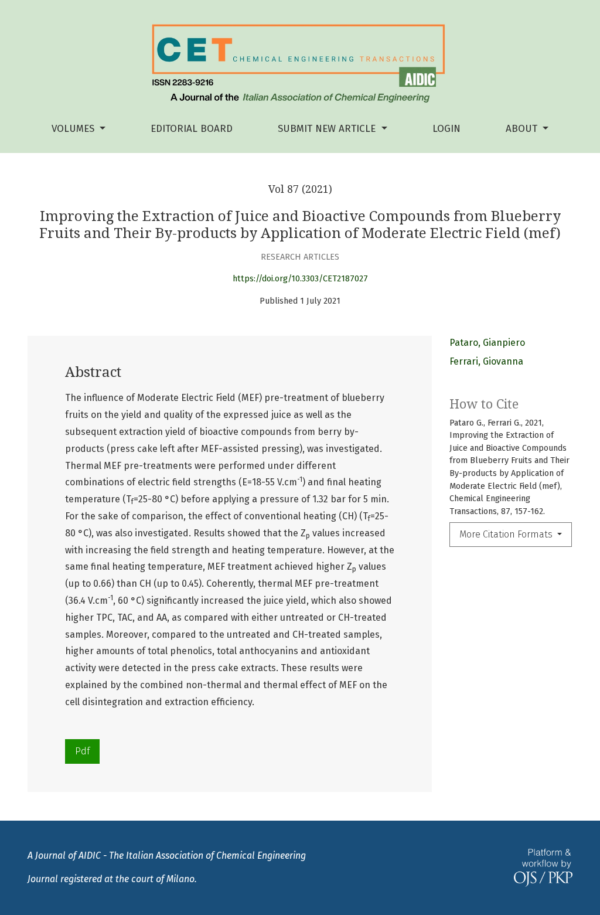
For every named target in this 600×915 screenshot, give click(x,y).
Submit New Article (328, 129)
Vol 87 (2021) (300, 189)
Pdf (82, 751)
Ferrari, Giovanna (486, 361)
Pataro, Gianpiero (487, 342)
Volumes (74, 129)
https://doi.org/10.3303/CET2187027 (300, 279)
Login (446, 129)
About (523, 129)
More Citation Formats (507, 534)
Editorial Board (192, 129)
